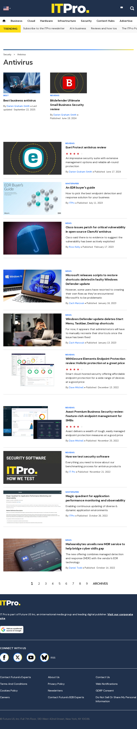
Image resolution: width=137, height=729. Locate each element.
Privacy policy (56, 684)
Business (16, 21)
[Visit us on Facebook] (4, 657)
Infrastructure (67, 21)
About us (53, 677)
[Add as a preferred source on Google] (11, 629)
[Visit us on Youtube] (31, 657)
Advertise (126, 21)
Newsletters (55, 690)
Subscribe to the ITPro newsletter (44, 28)
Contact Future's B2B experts (66, 697)
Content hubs (106, 21)
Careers (5, 697)
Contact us (103, 677)
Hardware (46, 21)
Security (86, 21)
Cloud (31, 21)
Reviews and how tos (104, 28)
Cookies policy (9, 690)
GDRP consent (105, 690)
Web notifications (107, 684)
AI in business (78, 28)
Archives (100, 584)
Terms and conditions (13, 684)
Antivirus (21, 54)
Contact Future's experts (15, 677)
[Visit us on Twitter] (17, 657)
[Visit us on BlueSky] (43, 657)
